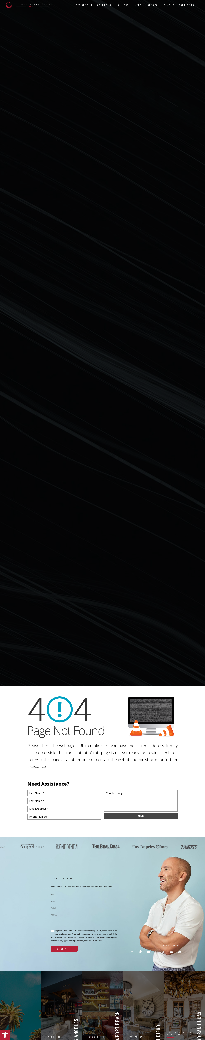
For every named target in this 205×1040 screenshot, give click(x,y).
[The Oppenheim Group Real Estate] (29, 5)
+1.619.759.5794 (136, 1037)
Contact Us (186, 5)
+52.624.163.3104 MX (180, 1032)
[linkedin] (171, 952)
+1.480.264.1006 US (179, 1034)
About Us (168, 5)
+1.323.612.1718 (53, 1037)
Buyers (138, 5)
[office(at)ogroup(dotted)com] (179, 952)
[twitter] (163, 952)
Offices (153, 5)
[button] (5, 1035)
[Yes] (52, 930)
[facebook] (155, 952)
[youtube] (148, 952)
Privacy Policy (97, 941)
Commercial (105, 5)
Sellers (123, 5)
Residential (84, 5)
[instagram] (132, 952)
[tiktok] (140, 952)
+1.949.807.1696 (95, 1037)
